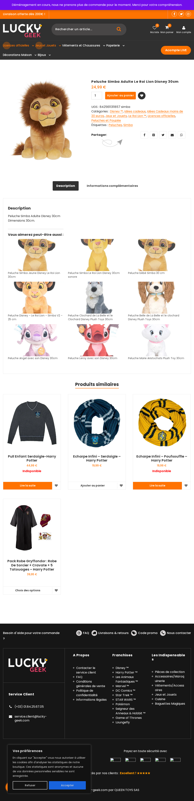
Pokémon (123, 704)
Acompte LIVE (176, 50)
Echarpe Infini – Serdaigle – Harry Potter (97, 458)
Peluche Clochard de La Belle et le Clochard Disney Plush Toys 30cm (90, 317)
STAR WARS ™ (126, 699)
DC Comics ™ (125, 690)
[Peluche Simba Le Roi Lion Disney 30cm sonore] (96, 255)
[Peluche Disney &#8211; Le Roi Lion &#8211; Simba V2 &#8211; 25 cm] (36, 298)
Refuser (30, 785)
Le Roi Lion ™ (137, 116)
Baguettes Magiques (170, 703)
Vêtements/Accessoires (169, 687)
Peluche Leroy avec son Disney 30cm (92, 358)
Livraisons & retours (113, 633)
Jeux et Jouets (116, 116)
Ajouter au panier (120, 95)
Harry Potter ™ (127, 672)
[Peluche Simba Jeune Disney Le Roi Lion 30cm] (36, 255)
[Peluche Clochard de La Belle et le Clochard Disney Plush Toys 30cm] (96, 298)
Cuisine (160, 699)
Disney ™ (116, 111)
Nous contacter (179, 633)
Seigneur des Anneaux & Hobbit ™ (131, 711)
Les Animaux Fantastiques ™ (127, 679)
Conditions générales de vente (90, 683)
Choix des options (27, 590)
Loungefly (123, 722)
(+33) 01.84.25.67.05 (29, 706)
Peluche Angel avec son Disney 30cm (33, 358)
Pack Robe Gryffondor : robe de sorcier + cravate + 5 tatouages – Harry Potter (32, 565)
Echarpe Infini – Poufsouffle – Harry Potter (161, 458)
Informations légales (91, 699)
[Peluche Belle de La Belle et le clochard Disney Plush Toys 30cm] (156, 298)
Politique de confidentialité (87, 692)
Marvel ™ (122, 686)
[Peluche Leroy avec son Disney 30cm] (96, 340)
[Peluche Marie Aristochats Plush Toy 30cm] (156, 340)
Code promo (148, 633)
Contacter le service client (86, 670)
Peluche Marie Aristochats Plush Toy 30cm (156, 358)
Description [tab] (65, 186)
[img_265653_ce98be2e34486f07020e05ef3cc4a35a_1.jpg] (44, 121)
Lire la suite (28, 485)
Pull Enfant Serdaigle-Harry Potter (32, 458)
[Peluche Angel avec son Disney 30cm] (36, 340)
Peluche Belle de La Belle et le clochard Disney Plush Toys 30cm (153, 317)
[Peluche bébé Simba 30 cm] (156, 255)
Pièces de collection (170, 672)
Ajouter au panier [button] (93, 485)
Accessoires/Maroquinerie (169, 678)
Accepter (67, 785)
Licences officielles (161, 116)
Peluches (115, 125)
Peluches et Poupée (106, 120)
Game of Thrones (129, 718)
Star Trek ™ (124, 695)
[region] (49, 769)
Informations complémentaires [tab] (112, 186)
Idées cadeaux (135, 111)
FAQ (86, 633)
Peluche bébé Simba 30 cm (146, 273)
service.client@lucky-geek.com (31, 718)
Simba (128, 125)
